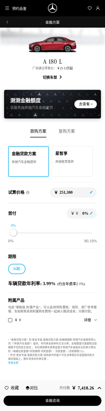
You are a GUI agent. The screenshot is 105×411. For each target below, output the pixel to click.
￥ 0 (17, 320)
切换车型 (50, 77)
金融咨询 (52, 401)
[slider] (13, 232)
